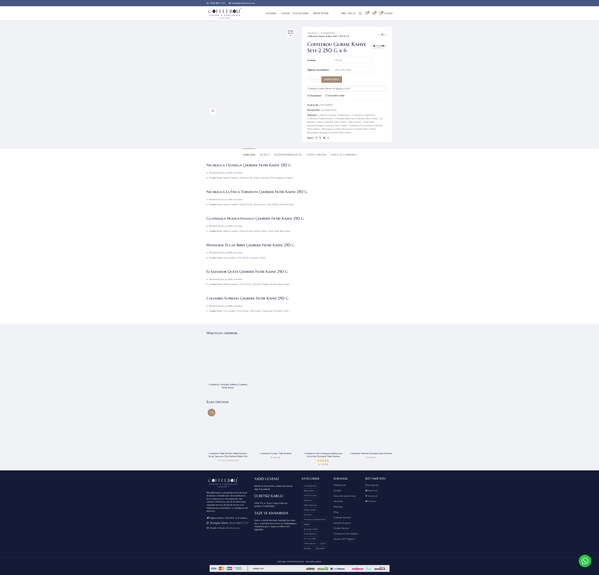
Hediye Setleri (310, 510)
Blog (336, 512)
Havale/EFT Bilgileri (344, 539)
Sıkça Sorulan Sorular (345, 496)
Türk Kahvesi (310, 543)
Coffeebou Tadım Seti (363, 115)
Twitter (372, 501)
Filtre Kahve (354, 122)
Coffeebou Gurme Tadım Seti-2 (334, 115)
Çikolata (307, 548)
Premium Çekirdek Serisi (314, 519)
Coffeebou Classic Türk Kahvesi (275, 453)
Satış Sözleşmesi (342, 523)
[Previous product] (379, 34)
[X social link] (320, 138)
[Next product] (385, 34)
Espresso (308, 500)
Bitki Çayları (309, 490)
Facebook (372, 496)
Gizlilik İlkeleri (341, 528)
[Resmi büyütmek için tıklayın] (213, 111)
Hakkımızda (340, 485)
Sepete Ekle (331, 79)
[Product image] (228, 360)
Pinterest (373, 490)
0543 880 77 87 (217, 3)
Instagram (372, 485)
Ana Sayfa (312, 33)
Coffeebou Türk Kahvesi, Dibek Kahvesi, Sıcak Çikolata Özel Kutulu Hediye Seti (228, 455)
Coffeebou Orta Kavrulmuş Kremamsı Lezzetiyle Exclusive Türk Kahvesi (323, 455)
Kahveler (308, 514)
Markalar (338, 506)
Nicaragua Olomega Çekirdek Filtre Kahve (329, 132)
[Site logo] (230, 13)
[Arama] (360, 13)
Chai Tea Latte (310, 495)
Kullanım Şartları (342, 517)
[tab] (249, 153)
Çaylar (323, 543)
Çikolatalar (320, 548)
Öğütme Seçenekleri (318, 69)
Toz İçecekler (310, 538)
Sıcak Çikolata (310, 534)
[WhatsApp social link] (328, 138)
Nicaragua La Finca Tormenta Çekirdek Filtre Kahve (349, 129)
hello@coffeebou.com (243, 3)
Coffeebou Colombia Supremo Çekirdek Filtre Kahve (228, 386)
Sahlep (307, 524)
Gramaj (311, 60)
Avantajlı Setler (328, 33)
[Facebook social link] (316, 138)
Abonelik (338, 501)
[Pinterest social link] (324, 138)
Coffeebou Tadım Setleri (320, 118)
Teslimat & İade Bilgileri (346, 533)
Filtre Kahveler (310, 505)
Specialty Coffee (311, 529)
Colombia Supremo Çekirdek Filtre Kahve (356, 118)
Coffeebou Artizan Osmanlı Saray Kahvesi (371, 453)
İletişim (337, 490)
